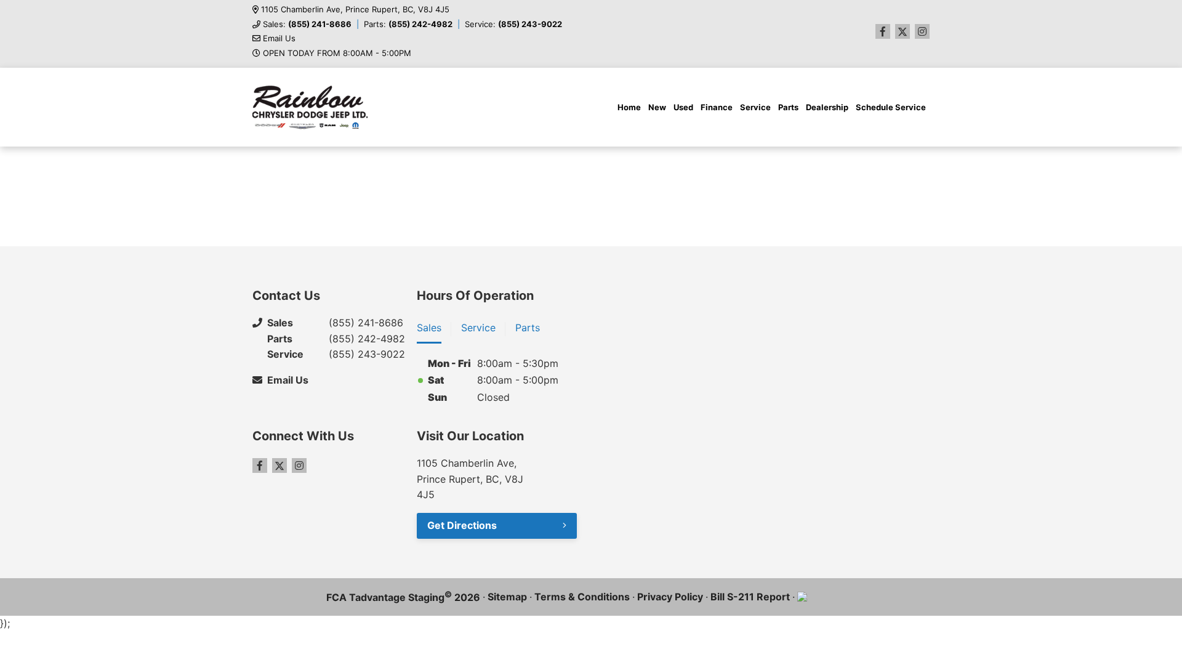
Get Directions (462, 525)
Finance (717, 107)
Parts (788, 107)
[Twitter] (902, 31)
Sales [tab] (429, 327)
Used (683, 107)
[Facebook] (882, 31)
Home (629, 107)
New (657, 107)
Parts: (408, 24)
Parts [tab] (527, 327)
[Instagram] (922, 31)
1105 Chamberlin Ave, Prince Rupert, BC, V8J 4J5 (355, 9)
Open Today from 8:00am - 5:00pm (337, 53)
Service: (513, 24)
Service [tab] (478, 327)
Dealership (827, 107)
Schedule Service (891, 107)
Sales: (307, 24)
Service (755, 107)
